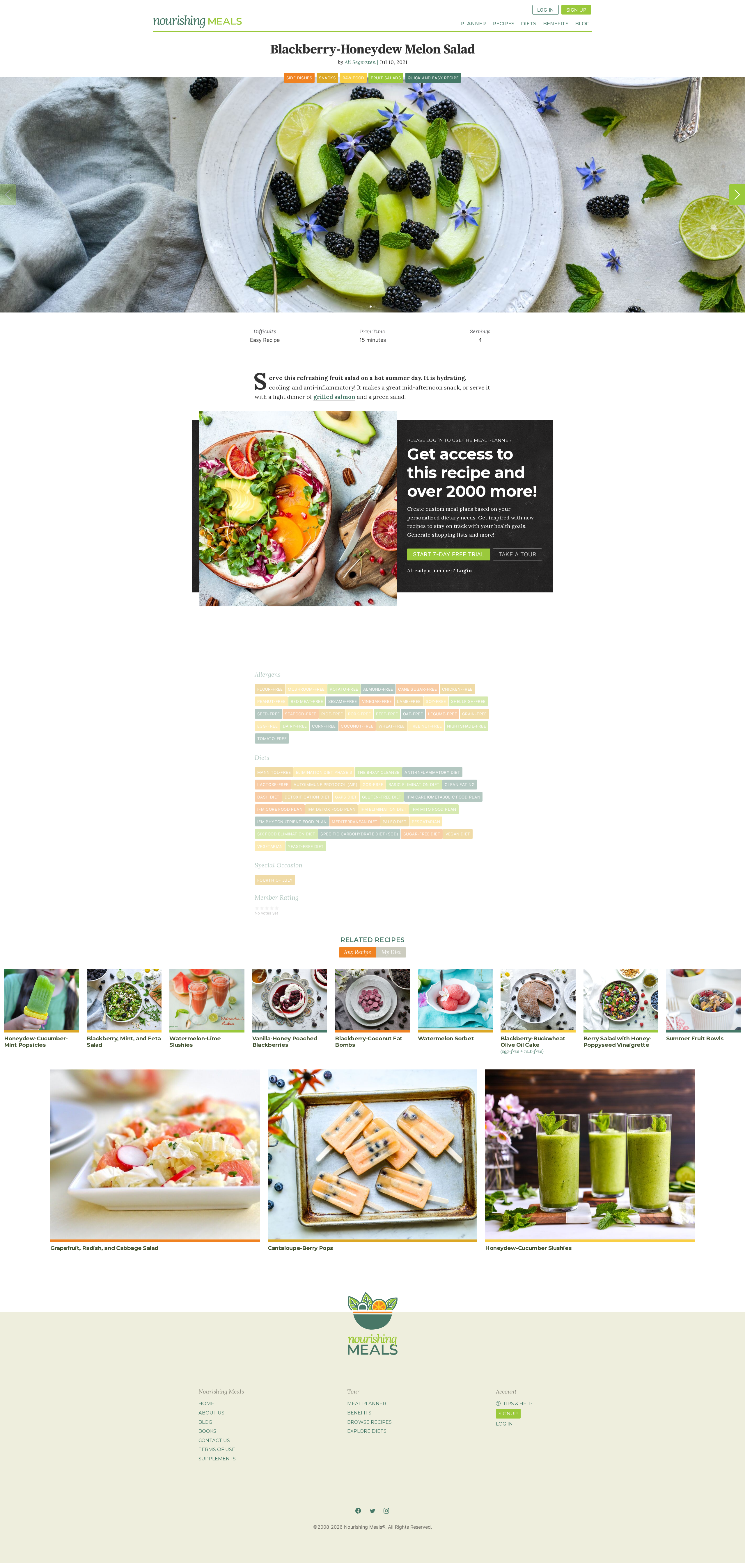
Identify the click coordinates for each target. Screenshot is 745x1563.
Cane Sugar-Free (417, 689)
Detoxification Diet (307, 797)
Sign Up (576, 10)
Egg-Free (267, 726)
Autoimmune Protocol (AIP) (325, 784)
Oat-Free (413, 714)
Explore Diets (366, 1431)
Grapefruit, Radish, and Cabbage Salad (104, 1248)
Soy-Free (436, 701)
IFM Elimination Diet (384, 809)
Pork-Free (359, 714)
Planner (473, 23)
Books (207, 1431)
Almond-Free (378, 689)
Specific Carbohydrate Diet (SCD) (359, 834)
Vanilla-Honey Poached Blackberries (284, 1041)
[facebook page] (358, 1511)
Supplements (217, 1459)
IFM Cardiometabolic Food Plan (443, 797)
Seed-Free (268, 714)
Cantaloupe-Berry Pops (300, 1248)
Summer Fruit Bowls (694, 1038)
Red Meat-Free (307, 701)
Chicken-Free (457, 689)
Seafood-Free (300, 714)
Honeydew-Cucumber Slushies (528, 1248)
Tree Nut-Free (426, 726)
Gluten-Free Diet (381, 797)
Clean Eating (460, 784)
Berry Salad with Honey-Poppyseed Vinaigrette (617, 1041)
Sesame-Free (342, 701)
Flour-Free (270, 689)
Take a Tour (517, 554)
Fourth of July (275, 880)
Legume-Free (442, 714)
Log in (504, 1424)
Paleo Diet (395, 821)
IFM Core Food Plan (279, 809)
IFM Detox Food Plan (332, 809)
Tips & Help (518, 1403)
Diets (528, 23)
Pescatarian (426, 821)
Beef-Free (387, 714)
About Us (211, 1413)
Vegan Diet (458, 834)
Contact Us (214, 1440)
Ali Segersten (360, 62)
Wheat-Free (392, 726)
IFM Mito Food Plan (433, 809)
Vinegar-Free (377, 701)
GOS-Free (373, 784)
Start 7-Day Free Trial (448, 554)
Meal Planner (366, 1403)
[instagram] (386, 1511)
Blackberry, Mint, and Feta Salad (124, 1041)
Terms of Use (216, 1449)
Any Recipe (357, 951)
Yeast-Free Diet (306, 846)
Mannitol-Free (274, 772)
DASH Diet (268, 797)
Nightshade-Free (466, 726)
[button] (737, 194)
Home (206, 1403)
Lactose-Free (273, 784)
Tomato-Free (272, 738)
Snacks (327, 78)
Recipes (503, 23)
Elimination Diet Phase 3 (324, 772)
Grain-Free (474, 714)
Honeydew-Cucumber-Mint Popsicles (36, 1041)
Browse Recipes (369, 1422)
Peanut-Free (271, 701)
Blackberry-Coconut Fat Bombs (368, 1041)
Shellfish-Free (468, 701)
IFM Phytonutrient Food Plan (292, 821)
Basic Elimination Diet (414, 784)
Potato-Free (344, 689)
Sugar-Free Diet (421, 834)
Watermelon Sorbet (446, 1038)
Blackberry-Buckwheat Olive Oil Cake (533, 1044)
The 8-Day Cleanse (378, 772)
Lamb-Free (409, 701)
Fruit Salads (386, 78)
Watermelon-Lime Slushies (195, 1041)
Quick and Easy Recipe (433, 78)
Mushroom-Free (306, 689)
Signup (508, 1413)
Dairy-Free (295, 726)
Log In (545, 10)
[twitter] (372, 1511)
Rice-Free (332, 714)
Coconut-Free (357, 726)
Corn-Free (324, 726)
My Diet (391, 951)
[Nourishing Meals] (197, 21)
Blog (582, 23)
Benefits (556, 23)
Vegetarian (270, 846)
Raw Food (353, 78)
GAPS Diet (346, 797)
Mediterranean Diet (354, 821)
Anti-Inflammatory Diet (432, 772)
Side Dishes (299, 78)
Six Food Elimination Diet (286, 834)
